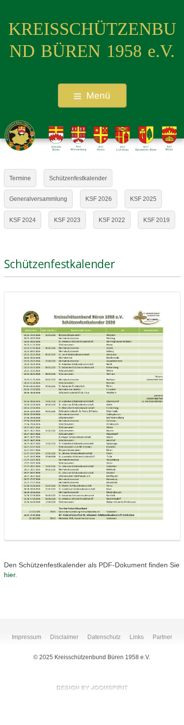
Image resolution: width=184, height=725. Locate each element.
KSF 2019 (156, 220)
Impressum (26, 637)
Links (137, 637)
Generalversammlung (38, 198)
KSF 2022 (112, 220)
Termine (20, 178)
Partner (162, 637)
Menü (98, 95)
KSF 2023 (67, 220)
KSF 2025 (143, 198)
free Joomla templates (92, 688)
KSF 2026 (98, 198)
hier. (10, 575)
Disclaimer (64, 637)
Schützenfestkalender (78, 178)
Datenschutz (104, 637)
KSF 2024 (22, 220)
